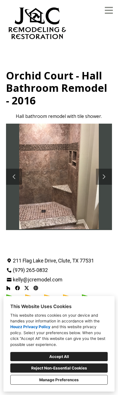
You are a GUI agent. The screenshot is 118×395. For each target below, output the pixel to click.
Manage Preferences (59, 380)
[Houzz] (8, 288)
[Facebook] (17, 288)
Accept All (59, 356)
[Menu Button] (109, 10)
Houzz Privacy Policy (30, 326)
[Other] (36, 288)
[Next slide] (104, 177)
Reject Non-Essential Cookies (59, 368)
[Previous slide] (14, 177)
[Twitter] (26, 288)
